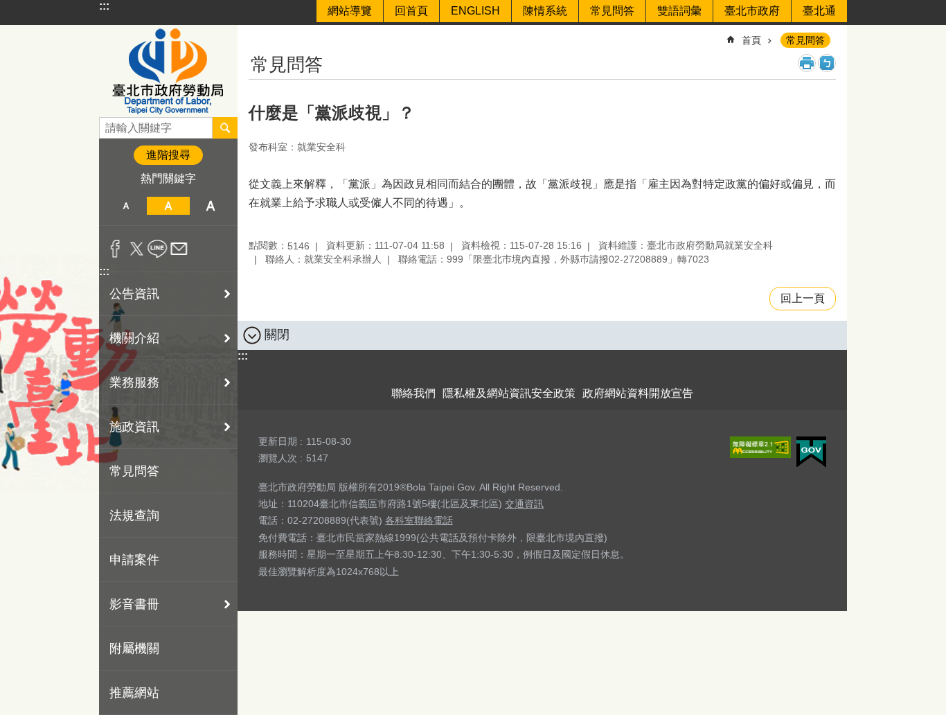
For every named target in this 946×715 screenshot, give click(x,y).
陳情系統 (545, 11)
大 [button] (211, 206)
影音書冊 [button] (134, 604)
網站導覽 (350, 11)
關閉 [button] (277, 335)
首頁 (751, 40)
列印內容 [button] (807, 63)
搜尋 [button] (225, 127)
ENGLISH (475, 11)
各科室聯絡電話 (419, 520)
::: (104, 6)
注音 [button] (827, 63)
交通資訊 (524, 503)
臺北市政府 (752, 11)
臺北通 (819, 11)
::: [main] (257, 34)
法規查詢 (134, 515)
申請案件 (134, 560)
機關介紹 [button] (134, 338)
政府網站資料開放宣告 (637, 393)
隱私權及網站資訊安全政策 (509, 393)
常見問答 (612, 11)
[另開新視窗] (760, 447)
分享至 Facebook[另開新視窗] (115, 248)
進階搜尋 (168, 155)
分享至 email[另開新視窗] (179, 248)
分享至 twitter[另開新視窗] (137, 248)
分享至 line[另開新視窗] (157, 248)
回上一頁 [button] (802, 298)
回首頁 (411, 11)
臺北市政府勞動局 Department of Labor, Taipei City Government (168, 71)
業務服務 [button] (134, 382)
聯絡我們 (413, 393)
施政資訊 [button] (134, 427)
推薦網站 (134, 693)
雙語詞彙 (679, 11)
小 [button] (126, 206)
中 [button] (168, 206)
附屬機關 (134, 648)
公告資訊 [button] (134, 294)
